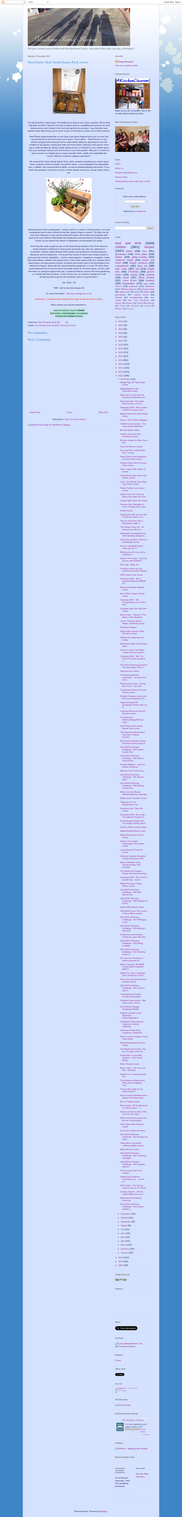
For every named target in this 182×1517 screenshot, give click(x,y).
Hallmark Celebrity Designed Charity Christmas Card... (133, 857)
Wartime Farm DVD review (132, 771)
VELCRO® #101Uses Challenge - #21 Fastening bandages (133, 1155)
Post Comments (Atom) (75, 419)
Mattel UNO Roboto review (132, 907)
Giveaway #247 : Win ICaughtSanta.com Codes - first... (133, 602)
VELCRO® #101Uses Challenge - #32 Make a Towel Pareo (132, 758)
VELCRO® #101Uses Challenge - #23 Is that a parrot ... (132, 987)
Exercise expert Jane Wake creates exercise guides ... (133, 651)
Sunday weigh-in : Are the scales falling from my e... (132, 1193)
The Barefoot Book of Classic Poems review (133, 691)
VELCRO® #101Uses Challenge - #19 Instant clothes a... (131, 1206)
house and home (68, 325)
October (125, 1218)
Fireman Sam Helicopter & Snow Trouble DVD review (133, 505)
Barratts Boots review (129, 430)
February (125, 1249)
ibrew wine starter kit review (132, 1130)
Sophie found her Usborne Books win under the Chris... (134, 495)
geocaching (120, 295)
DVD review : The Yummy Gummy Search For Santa (133, 1186)
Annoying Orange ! (128, 627)
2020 (120, 345)
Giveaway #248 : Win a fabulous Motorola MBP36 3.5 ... (133, 581)
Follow (118, 1360)
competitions (122, 266)
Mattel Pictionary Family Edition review (131, 884)
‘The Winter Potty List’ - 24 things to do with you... (132, 528)
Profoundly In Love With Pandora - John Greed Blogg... (131, 1057)
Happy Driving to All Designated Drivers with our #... (133, 704)
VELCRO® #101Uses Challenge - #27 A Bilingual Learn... (133, 919)
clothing (150, 274)
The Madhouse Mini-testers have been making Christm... (132, 734)
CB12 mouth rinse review (131, 575)
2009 (120, 1265)
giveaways (120, 254)
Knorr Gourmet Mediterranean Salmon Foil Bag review (133, 1096)
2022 (120, 337)
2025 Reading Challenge (133, 1419)
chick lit (118, 286)
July (123, 1229)
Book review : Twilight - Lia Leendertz (69, 313)
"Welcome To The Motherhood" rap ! (129, 803)
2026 (120, 321)
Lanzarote (135, 306)
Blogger (103, 1511)
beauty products (138, 263)
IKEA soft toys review (129, 1149)
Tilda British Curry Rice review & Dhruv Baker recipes (133, 912)
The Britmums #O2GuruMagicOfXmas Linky (131, 719)
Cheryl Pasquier (125, 62)
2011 (120, 1257)
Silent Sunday (146, 277)
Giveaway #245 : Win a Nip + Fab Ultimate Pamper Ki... (133, 815)
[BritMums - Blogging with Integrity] (131, 1448)
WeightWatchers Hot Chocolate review (129, 390)
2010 (120, 1261)
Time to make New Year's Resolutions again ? (131, 522)
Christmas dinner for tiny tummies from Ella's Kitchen (133, 569)
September (126, 1222)
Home (69, 412)
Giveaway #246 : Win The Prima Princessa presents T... (132, 658)
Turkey (122, 306)
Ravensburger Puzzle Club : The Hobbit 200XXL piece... (133, 822)
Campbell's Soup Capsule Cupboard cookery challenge (131, 1024)
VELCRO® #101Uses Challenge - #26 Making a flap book (132, 928)
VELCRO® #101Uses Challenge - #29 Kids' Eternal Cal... (130, 892)
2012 (120, 375)
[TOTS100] (120, 1390)
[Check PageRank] (121, 1280)
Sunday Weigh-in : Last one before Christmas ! (132, 765)
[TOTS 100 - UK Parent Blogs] (127, 1388)
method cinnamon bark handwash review (130, 435)
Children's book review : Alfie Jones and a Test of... (133, 1001)
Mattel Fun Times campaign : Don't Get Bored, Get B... (133, 974)
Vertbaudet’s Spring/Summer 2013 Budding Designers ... (133, 534)
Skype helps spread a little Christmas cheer (132, 632)
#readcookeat (148, 289)
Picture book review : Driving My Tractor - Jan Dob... (133, 684)
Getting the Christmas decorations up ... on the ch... (132, 1179)
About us (119, 168)
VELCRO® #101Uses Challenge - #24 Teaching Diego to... (132, 951)
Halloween (149, 286)
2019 (120, 348)
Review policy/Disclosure (126, 172)
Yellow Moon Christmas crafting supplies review (131, 1144)
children (120, 247)
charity (133, 274)
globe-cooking (139, 257)
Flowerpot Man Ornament (69, 316)
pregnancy (133, 286)
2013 (120, 372)
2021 (120, 341)
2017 (120, 356)
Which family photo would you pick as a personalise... (133, 1119)
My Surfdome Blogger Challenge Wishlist (130, 1008)
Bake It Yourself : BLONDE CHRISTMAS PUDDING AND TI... (132, 966)
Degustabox (128, 283)
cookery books (141, 295)
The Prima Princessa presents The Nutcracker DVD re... (133, 666)
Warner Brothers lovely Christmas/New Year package (130, 864)
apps (146, 283)
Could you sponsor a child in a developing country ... (133, 540)
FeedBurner (140, 211)
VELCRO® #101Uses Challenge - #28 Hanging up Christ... (134, 900)
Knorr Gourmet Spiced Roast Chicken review (133, 980)
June (123, 1233)
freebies (150, 280)
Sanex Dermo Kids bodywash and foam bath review (133, 457)
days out (142, 266)
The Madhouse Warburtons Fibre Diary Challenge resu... (132, 1082)
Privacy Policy (121, 177)
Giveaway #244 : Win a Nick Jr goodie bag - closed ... (134, 878)
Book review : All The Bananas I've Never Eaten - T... (133, 1106)
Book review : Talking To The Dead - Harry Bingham (133, 616)
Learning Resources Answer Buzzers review (132, 712)
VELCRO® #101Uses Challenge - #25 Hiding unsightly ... (131, 943)
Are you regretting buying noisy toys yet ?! (131, 547)
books (129, 251)
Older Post (103, 412)
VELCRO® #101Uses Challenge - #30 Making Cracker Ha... (132, 785)
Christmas (133, 271)
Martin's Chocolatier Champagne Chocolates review (132, 843)
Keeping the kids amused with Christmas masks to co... (133, 515)
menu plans (141, 254)
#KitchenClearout (128, 289)
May (123, 1237)
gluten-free (125, 292)
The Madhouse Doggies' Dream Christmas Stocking (133, 872)
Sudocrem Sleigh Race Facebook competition (131, 1031)
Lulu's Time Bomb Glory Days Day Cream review (133, 483)
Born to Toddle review (130, 1101)
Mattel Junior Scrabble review (133, 798)
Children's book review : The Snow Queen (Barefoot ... (133, 425)
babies (118, 257)
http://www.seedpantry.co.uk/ (79, 293)
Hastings (150, 303)
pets (137, 292)
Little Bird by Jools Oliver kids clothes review (133, 476)
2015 (120, 364)
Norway (118, 303)
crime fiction (130, 280)
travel (126, 277)
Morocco (118, 309)
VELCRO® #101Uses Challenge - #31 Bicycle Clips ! (131, 777)
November (126, 1214)
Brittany (129, 303)
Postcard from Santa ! (130, 671)
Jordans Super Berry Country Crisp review (133, 464)
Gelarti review (126, 510)
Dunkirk (118, 297)
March (124, 1245)
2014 (120, 368)
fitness (147, 292)
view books (146, 1434)
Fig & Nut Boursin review (131, 446)
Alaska (129, 309)
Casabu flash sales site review (133, 500)
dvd (137, 269)
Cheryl (127, 1424)
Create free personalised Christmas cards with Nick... (133, 935)
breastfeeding (136, 297)
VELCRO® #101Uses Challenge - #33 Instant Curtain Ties (131, 749)
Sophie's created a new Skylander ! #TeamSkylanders (130, 1015)
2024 (120, 329)
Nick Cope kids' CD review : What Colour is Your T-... (132, 402)
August (124, 1225)
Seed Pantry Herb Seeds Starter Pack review (131, 727)
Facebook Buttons (127, 1346)
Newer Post (35, 412)
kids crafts (121, 269)
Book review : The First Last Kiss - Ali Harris (132, 1069)
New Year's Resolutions (138, 300)
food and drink (52, 325)
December (126, 379)
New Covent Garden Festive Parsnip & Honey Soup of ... (133, 742)
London (147, 306)
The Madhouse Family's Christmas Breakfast (131, 995)
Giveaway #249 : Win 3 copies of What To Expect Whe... (133, 408)
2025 (120, 325)
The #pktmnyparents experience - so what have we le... (133, 677)
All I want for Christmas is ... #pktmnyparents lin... (132, 959)
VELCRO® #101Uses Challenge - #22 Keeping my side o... (134, 1136)
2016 (120, 360)
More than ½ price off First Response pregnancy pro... (133, 396)
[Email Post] (66, 322)
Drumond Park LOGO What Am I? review (132, 451)
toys (144, 251)
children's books (124, 260)
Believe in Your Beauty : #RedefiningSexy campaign (133, 793)
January (125, 1252)
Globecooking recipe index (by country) (132, 181)
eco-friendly (40, 325)
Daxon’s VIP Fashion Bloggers (133, 420)
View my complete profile (126, 65)
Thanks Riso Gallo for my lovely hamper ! (131, 1090)
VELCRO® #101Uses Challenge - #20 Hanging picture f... (132, 1164)
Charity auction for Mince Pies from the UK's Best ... (133, 1113)
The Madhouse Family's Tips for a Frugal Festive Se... (133, 1050)
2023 (120, 333)
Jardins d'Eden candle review (133, 827)
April (123, 1241)
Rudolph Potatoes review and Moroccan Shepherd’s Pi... (133, 697)
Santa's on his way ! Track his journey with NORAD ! (133, 559)
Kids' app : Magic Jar (129, 564)
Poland (139, 303)
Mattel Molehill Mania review (133, 831)
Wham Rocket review (129, 1064)
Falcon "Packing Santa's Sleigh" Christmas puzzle (132, 622)
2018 (120, 352)
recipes (149, 247)
